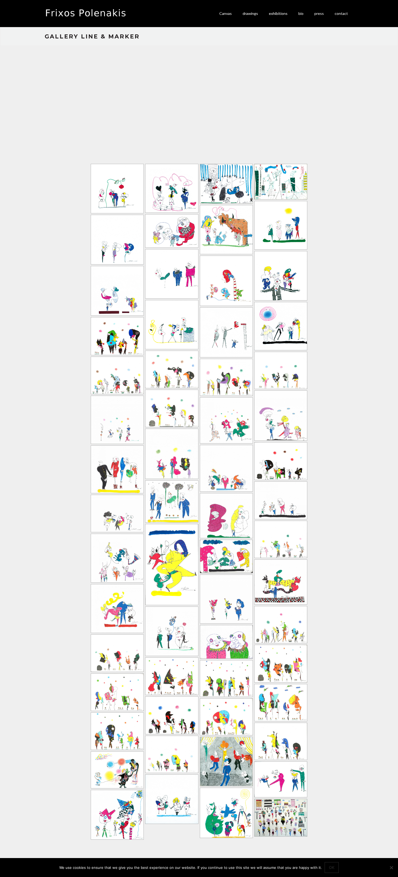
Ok (331, 867)
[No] (391, 867)
